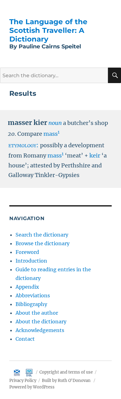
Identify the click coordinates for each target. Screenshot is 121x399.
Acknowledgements (40, 330)
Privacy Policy (22, 380)
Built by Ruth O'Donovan (66, 380)
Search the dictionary (42, 235)
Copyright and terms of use (66, 372)
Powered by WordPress (32, 387)
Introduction (31, 261)
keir (94, 155)
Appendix (27, 287)
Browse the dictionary (42, 243)
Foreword (27, 252)
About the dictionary (41, 321)
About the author (37, 313)
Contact (25, 339)
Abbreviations (33, 295)
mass (51, 133)
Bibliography (31, 304)
